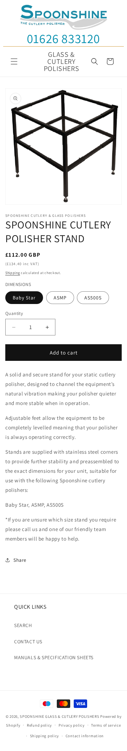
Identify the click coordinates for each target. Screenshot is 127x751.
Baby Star (24, 297)
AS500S (93, 297)
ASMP (60, 297)
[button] (14, 61)
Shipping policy (44, 735)
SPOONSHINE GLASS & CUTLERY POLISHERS (59, 716)
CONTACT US (28, 641)
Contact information (85, 735)
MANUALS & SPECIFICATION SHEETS (53, 657)
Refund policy (39, 725)
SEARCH (23, 625)
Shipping (12, 272)
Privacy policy (72, 725)
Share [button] (19, 560)
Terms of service (106, 725)
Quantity (14, 313)
